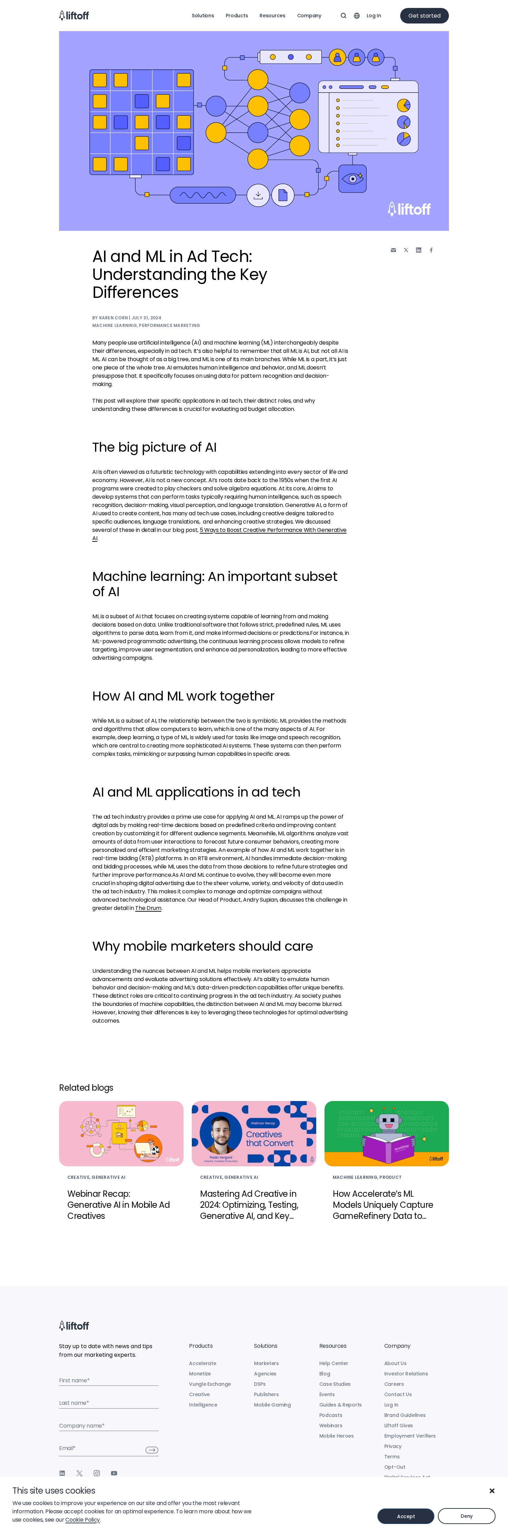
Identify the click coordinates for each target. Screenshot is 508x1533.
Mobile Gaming (272, 1404)
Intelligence (203, 1404)
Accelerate (202, 1363)
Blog (324, 1373)
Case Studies (335, 1384)
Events (327, 1394)
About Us (395, 1363)
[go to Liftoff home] (74, 15)
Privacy (393, 1446)
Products (237, 15)
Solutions (203, 15)
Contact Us (398, 1394)
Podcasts (330, 1415)
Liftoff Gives (398, 1425)
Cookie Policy (82, 1520)
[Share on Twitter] (406, 250)
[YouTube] (114, 1473)
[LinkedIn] (62, 1473)
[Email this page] (393, 250)
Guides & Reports (340, 1404)
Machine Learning (114, 325)
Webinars (330, 1425)
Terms (392, 1456)
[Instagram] (97, 1473)
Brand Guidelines (405, 1415)
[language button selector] (357, 15)
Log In (374, 15)
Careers (394, 1384)
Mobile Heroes (336, 1435)
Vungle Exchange (210, 1384)
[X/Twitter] (79, 1473)
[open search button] (343, 15)
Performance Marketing (169, 325)
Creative (199, 1394)
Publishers (266, 1394)
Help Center (333, 1363)
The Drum (148, 908)
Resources (272, 15)
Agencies (265, 1373)
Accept (406, 1516)
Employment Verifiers (410, 1435)
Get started (424, 16)
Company (309, 15)
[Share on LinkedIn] (418, 250)
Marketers (266, 1363)
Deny (467, 1516)
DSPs (259, 1384)
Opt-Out (394, 1467)
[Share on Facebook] (431, 250)
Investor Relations (406, 1373)
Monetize (200, 1373)
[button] (492, 1490)
